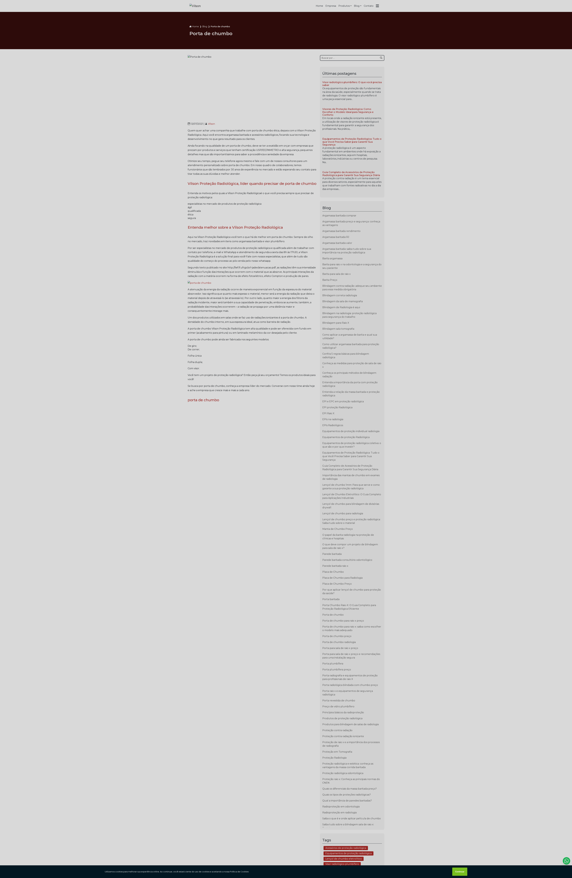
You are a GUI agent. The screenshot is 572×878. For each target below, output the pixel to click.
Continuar (459, 872)
